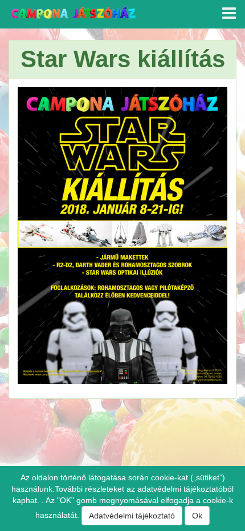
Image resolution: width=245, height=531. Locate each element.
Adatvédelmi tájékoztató (132, 515)
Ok (197, 515)
